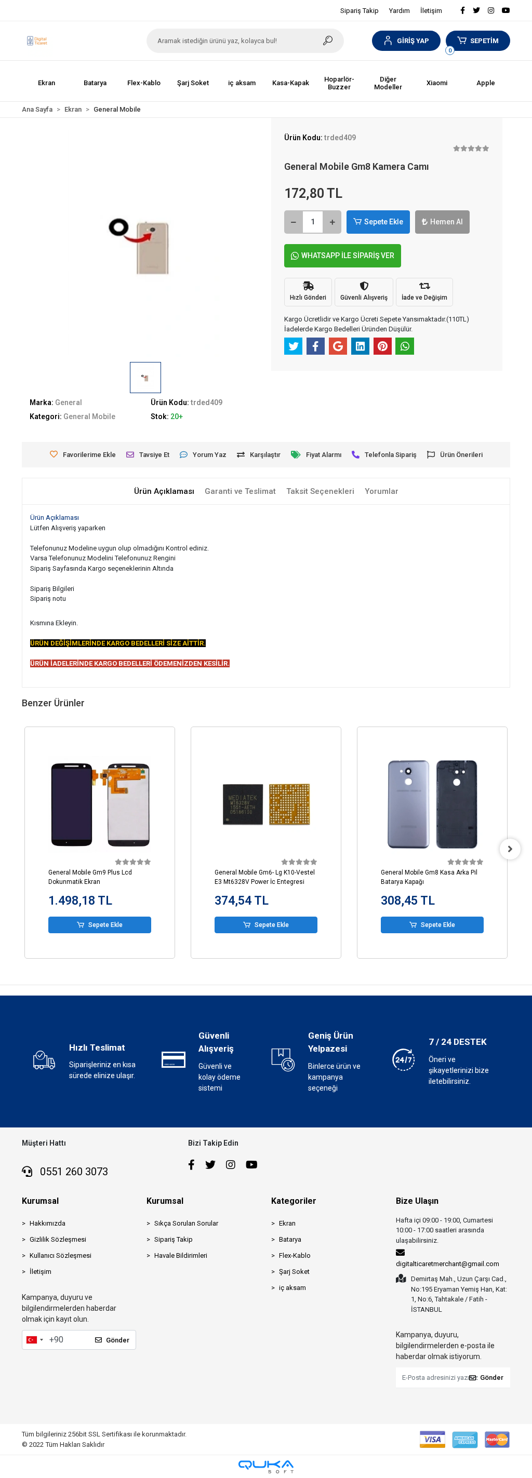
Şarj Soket (294, 1271)
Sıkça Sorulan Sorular (186, 1223)
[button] (406, 41)
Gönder (117, 1340)
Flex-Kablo (295, 1255)
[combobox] (34, 1340)
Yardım (399, 11)
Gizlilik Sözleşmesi (58, 1239)
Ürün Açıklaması (54, 517)
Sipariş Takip (359, 11)
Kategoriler (293, 1201)
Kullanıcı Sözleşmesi (60, 1255)
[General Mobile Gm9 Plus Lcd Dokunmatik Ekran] (99, 804)
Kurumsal (40, 1201)
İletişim (431, 11)
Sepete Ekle (383, 222)
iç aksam (292, 1288)
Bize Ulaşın (417, 1201)
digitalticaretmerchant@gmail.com (447, 1264)
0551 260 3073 (72, 1171)
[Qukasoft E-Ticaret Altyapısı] (266, 1466)
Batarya (290, 1239)
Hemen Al (446, 222)
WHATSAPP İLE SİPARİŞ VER (347, 255)
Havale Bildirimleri (180, 1255)
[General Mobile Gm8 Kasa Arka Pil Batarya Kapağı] (432, 804)
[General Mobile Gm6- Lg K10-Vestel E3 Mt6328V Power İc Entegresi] (266, 804)
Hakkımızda (47, 1223)
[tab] (164, 491)
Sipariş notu (48, 598)
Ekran (287, 1223)
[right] (510, 849)
